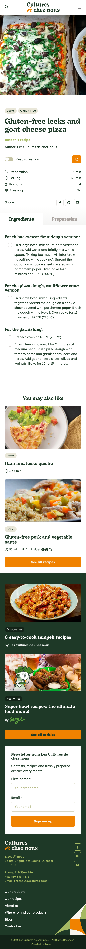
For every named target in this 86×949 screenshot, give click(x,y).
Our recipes (13, 899)
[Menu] (79, 7)
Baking (15, 178)
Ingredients (21, 219)
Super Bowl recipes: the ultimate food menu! (40, 708)
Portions (15, 184)
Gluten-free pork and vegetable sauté (38, 539)
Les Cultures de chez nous (37, 147)
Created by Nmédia (43, 944)
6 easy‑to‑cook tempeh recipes (38, 637)
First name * (21, 779)
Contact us (13, 926)
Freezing (16, 190)
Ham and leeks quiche (29, 463)
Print (76, 159)
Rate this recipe (17, 140)
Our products (15, 892)
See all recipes (43, 562)
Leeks (11, 110)
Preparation (19, 172)
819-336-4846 (24, 872)
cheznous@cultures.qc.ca (30, 881)
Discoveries (14, 629)
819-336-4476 (20, 876)
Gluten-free (28, 110)
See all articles (43, 735)
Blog (8, 919)
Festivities (13, 698)
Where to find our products (25, 912)
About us (12, 905)
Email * (17, 798)
